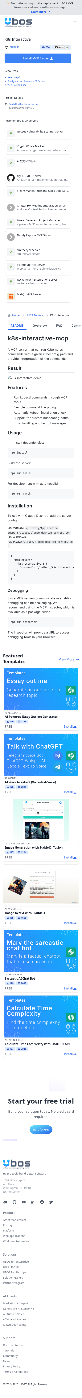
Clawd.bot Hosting (15, 1324)
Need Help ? (13, 77)
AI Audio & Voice (13, 1314)
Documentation (13, 1345)
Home (16, 315)
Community (10, 1356)
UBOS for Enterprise (16, 1261)
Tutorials (8, 1350)
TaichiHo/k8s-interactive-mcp (24, 104)
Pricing (7, 1225)
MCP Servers (35, 315)
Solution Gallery (13, 1277)
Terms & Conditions (15, 1372)
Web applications (14, 1236)
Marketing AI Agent (15, 1303)
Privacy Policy (11, 1366)
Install (68, 726)
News (6, 1361)
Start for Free (41, 1129)
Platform (8, 1230)
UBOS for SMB (12, 1267)
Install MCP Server (36, 58)
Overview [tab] (40, 325)
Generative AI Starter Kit (18, 1308)
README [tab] (17, 325)
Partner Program (13, 1283)
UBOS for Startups (14, 1272)
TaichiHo (13, 47)
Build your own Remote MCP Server (26, 81)
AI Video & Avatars (15, 1319)
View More (66, 659)
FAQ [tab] (59, 325)
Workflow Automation (16, 1241)
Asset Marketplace (15, 1220)
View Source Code (17, 85)
